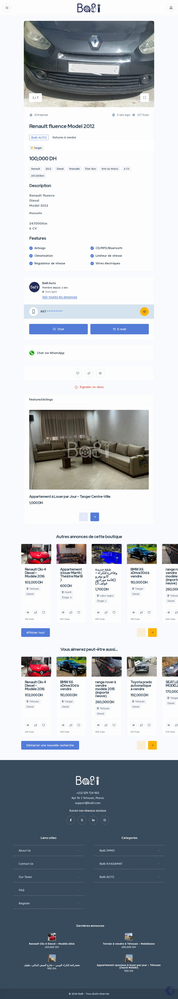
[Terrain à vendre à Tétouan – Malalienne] (129, 937)
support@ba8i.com (87, 803)
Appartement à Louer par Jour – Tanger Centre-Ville (69, 496)
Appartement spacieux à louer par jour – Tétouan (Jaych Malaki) (129, 966)
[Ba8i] (89, 8)
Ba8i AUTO (106, 877)
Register (24, 903)
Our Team (25, 877)
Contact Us (26, 863)
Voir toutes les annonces (59, 297)
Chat (60, 329)
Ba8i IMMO (107, 850)
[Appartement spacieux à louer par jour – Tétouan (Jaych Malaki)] (129, 958)
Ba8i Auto (49, 283)
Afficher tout (35, 632)
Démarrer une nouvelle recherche (50, 745)
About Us (25, 850)
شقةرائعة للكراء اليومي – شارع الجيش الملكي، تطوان (52, 965)
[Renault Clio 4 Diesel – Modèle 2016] (52, 937)
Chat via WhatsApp (50, 353)
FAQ (21, 890)
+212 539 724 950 (87, 793)
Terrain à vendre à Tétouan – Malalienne (129, 944)
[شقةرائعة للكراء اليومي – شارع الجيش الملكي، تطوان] (52, 958)
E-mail (121, 329)
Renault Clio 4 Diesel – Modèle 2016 (52, 944)
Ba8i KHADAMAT (111, 863)
